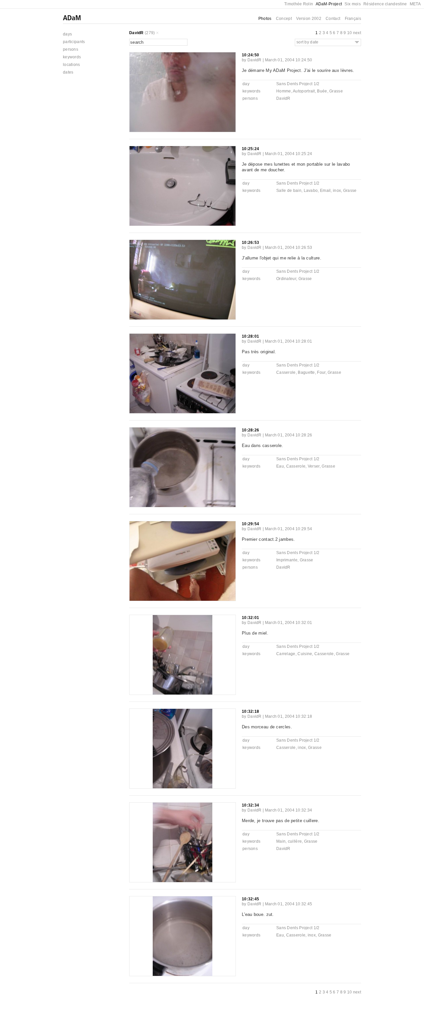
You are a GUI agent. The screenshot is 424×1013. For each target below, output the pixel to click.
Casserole (286, 372)
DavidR (136, 32)
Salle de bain (288, 190)
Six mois (352, 4)
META (415, 4)
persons (70, 49)
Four (321, 372)
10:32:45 (250, 899)
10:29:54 (250, 524)
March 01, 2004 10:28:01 (288, 341)
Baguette (306, 372)
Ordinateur (286, 278)
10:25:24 (250, 148)
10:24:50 (250, 55)
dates (68, 72)
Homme (283, 91)
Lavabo (311, 190)
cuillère (295, 841)
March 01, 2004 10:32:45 (288, 904)
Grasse (336, 91)
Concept (284, 18)
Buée (322, 91)
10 (349, 32)
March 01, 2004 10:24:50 (288, 60)
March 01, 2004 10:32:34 (288, 810)
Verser (314, 466)
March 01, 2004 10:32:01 (288, 622)
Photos (265, 18)
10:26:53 (250, 242)
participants (74, 41)
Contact (333, 18)
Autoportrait (304, 91)
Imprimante (286, 560)
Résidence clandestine (385, 4)
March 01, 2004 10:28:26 (288, 435)
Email (325, 190)
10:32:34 (250, 805)
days (67, 34)
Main (281, 841)
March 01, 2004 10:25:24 (288, 153)
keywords (72, 57)
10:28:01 (250, 336)
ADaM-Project (329, 4)
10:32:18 (250, 711)
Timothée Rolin (298, 4)
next (357, 32)
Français (353, 18)
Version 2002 (308, 18)
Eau (280, 466)
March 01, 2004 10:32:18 (288, 716)
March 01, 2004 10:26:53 (288, 247)
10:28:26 (250, 430)
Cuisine (304, 653)
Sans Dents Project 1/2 (298, 84)
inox (337, 190)
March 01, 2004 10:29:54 (288, 529)
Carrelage (285, 653)
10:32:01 (250, 617)
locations (71, 64)
